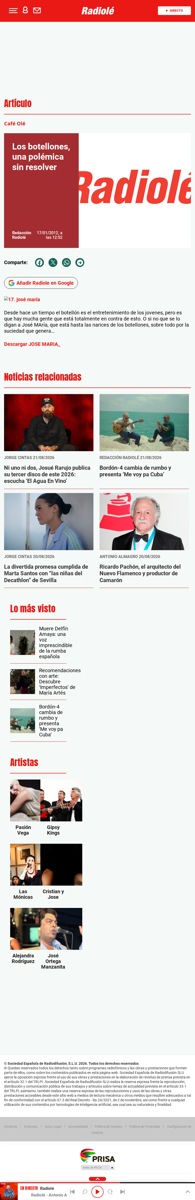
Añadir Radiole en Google (45, 283)
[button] (13, 10)
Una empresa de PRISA (97, 1155)
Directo (176, 10)
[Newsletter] (38, 10)
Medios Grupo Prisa (97, 1167)
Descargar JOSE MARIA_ (32, 344)
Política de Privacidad (144, 1126)
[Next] (122, 1192)
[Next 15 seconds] (110, 1192)
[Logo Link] (99, 11)
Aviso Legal (53, 1126)
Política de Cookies (108, 1126)
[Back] (73, 1192)
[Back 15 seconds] (85, 1192)
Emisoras (31, 1126)
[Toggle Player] (187, 1192)
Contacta (10, 1126)
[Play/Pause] (97, 1192)
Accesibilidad (78, 1126)
